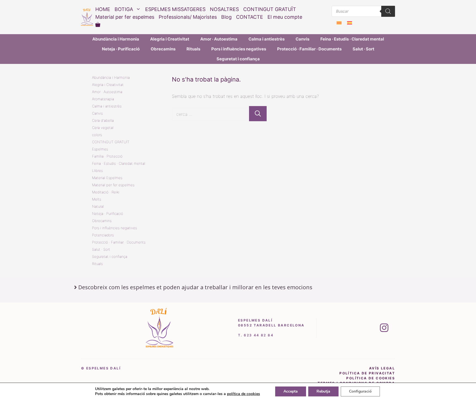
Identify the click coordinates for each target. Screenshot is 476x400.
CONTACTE (249, 17)
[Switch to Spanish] (349, 22)
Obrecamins (163, 49)
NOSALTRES (224, 9)
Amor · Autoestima (218, 39)
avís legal (382, 368)
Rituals (193, 49)
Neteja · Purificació (121, 49)
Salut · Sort (363, 49)
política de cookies (370, 378)
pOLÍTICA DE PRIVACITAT (367, 373)
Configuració (360, 391)
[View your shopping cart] (97, 25)
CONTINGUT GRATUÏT (269, 9)
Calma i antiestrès (266, 39)
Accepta (290, 391)
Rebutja (323, 391)
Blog (226, 17)
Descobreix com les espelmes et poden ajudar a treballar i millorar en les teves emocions (195, 287)
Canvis (302, 39)
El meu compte (284, 17)
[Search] (388, 11)
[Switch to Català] (339, 22)
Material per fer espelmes (124, 17)
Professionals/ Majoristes (188, 17)
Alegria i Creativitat (169, 39)
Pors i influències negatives (238, 49)
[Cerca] (258, 113)
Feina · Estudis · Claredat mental (352, 39)
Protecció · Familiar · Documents (309, 49)
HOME (102, 9)
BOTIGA (124, 9)
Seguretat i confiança (238, 58)
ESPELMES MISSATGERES (175, 9)
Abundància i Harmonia (115, 39)
